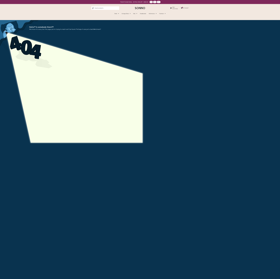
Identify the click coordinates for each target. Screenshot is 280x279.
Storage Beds (125, 13)
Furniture (161, 13)
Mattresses (152, 13)
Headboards (143, 13)
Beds (115, 13)
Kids (134, 13)
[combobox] (101, 8)
